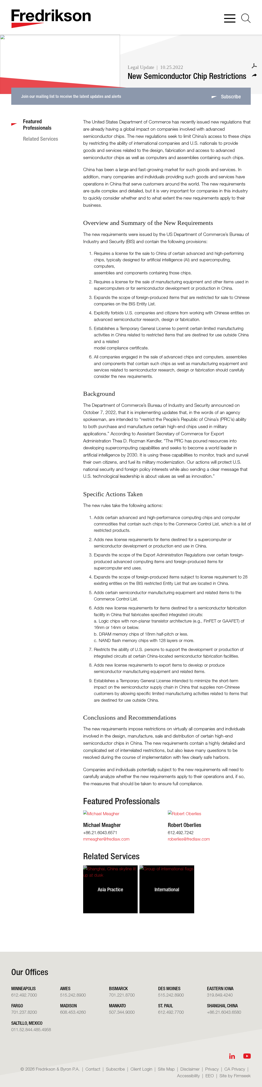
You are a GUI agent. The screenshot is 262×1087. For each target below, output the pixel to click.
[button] (254, 75)
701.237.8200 (24, 1012)
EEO (209, 1075)
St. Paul (165, 1005)
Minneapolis (23, 988)
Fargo (17, 1005)
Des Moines (169, 988)
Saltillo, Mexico (26, 1023)
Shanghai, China (222, 1005)
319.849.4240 (220, 995)
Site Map (166, 1069)
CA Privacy (234, 1069)
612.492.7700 (171, 1012)
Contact (92, 1069)
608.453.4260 (73, 1012)
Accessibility (188, 1075)
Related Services (111, 856)
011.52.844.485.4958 (31, 1029)
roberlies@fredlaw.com (189, 839)
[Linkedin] (232, 1056)
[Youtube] (247, 1056)
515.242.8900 (73, 995)
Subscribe (115, 1069)
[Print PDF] (254, 65)
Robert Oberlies (184, 824)
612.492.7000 (24, 995)
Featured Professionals (121, 801)
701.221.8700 (122, 995)
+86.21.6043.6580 (224, 1012)
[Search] (246, 18)
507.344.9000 (122, 1012)
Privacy (212, 1069)
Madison (68, 1005)
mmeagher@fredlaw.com (106, 839)
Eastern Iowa (220, 988)
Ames (65, 988)
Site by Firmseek (235, 1075)
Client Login (141, 1069)
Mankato (117, 1005)
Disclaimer (190, 1069)
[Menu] (229, 19)
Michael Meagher (102, 824)
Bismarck (118, 988)
